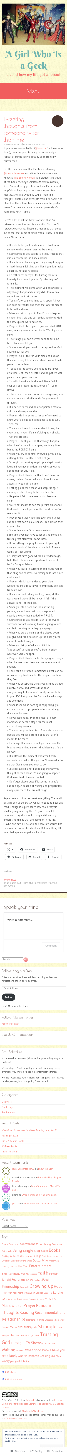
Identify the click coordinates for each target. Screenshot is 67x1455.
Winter (60, 1356)
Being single (10, 883)
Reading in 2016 (10, 1135)
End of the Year (19, 1266)
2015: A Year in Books (13, 1140)
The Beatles (16, 1335)
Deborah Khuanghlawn (34, 144)
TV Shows (34, 1342)
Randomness (10, 880)
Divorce (29, 1261)
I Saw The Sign (9, 1151)
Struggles (42, 883)
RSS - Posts (10, 1372)
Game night (24, 1287)
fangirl (6, 1279)
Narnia (14, 1306)
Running (40, 1319)
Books (54, 1250)
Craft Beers (6, 1261)
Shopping (49, 1320)
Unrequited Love (48, 1343)
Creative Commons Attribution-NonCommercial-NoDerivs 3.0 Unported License (33, 1404)
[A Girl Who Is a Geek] (33, 24)
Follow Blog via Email (17, 971)
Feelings (38, 1280)
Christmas (26, 1256)
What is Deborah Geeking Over (37, 1356)
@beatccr (40, 148)
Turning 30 (18, 1343)
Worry (6, 1361)
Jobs (28, 1293)
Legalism (48, 1292)
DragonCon (53, 1260)
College (37, 1256)
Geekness (7, 1101)
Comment (51, 945)
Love (20, 1299)
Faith (19, 883)
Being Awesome (53, 1244)
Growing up (41, 1286)
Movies (50, 1298)
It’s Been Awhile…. (11, 1146)
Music (6, 1305)
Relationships (14, 1319)
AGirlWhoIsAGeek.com (33, 1411)
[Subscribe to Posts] (3, 1372)
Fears (15, 1280)
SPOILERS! (23, 1327)
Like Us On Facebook (17, 1034)
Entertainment (40, 1266)
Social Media (10, 1327)
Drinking (5, 1266)
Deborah (30, 1400)
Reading (26, 1312)
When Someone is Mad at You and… (40, 1194)
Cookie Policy (10, 1441)
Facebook (33, 1274)
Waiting (12, 886)
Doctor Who (40, 1260)
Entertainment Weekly (15, 1273)
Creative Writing (18, 1260)
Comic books (47, 1256)
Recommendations (50, 1312)
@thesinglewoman (14, 173)
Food (45, 1280)
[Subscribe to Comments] (3, 1379)
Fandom (53, 1273)
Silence (56, 1320)
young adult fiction (19, 1361)
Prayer (32, 883)
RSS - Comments (13, 1379)
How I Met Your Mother (14, 1292)
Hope (25, 883)
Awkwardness (29, 1244)
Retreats (30, 1319)
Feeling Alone (26, 1279)
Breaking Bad (7, 1256)
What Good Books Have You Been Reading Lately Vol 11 (30, 1130)
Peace (20, 1306)
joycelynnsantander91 (23, 1168)
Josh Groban (36, 1292)
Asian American (10, 1244)
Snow (61, 1319)
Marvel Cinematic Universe (33, 1299)
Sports (33, 1327)
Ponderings (7, 1107)
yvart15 (16, 1203)
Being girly (7, 1251)
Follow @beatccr (10, 1023)
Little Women (11, 1299)
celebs (17, 1256)
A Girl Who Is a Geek (33, 59)
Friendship (10, 1286)
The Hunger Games (31, 1335)
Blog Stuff (41, 1251)
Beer (41, 1244)
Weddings (20, 1350)
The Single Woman (24, 177)
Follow (8, 997)
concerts (57, 1256)
